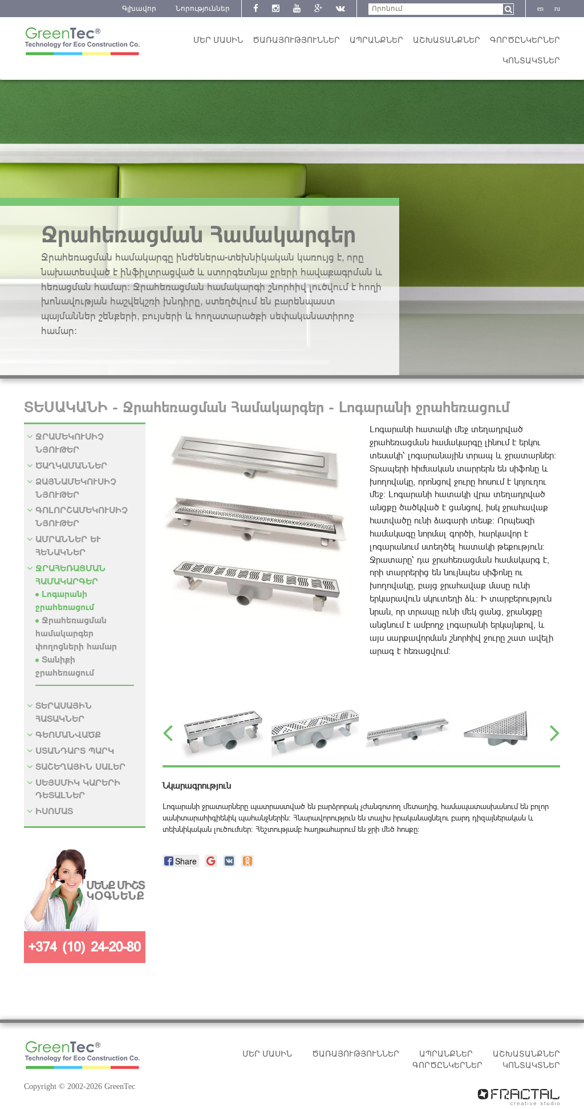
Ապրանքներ (376, 40)
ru (557, 9)
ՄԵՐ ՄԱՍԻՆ (218, 40)
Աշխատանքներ (446, 40)
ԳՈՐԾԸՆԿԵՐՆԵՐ (525, 40)
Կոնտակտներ (531, 60)
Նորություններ (203, 9)
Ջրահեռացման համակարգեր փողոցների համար (76, 633)
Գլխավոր (139, 9)
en (540, 9)
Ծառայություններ (296, 40)
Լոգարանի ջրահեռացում (64, 599)
